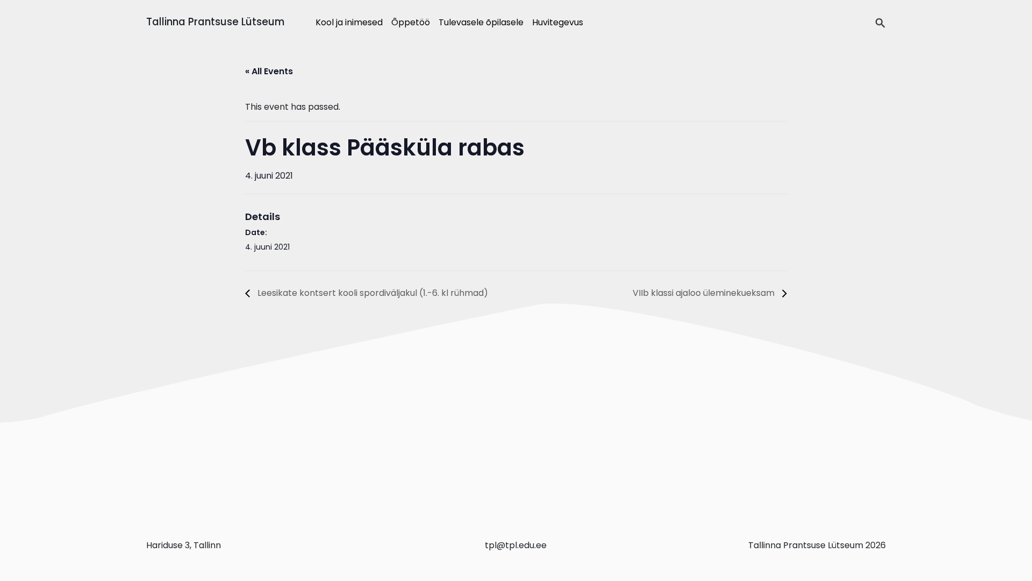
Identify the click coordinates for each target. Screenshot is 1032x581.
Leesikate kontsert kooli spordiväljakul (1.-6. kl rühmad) (371, 293)
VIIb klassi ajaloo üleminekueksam (705, 293)
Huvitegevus (557, 22)
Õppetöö (410, 22)
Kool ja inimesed (349, 22)
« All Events (269, 71)
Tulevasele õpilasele (481, 22)
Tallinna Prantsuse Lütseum (215, 22)
